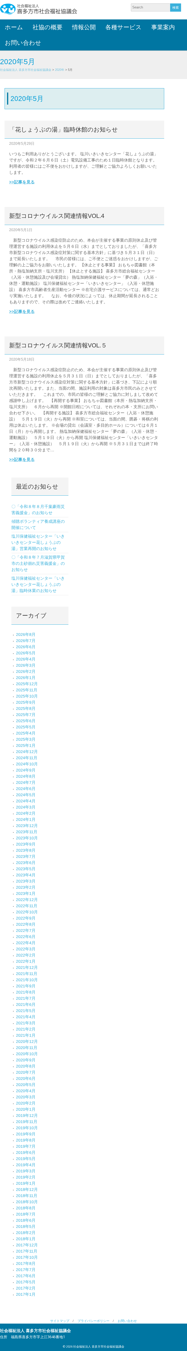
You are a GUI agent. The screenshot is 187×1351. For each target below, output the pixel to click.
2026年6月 (26, 647)
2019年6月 (26, 1152)
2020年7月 (26, 1072)
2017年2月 (26, 1288)
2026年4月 (26, 659)
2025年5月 (26, 727)
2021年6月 (26, 1004)
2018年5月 (26, 1226)
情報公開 (84, 27)
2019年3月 (26, 1171)
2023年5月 (26, 869)
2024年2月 (26, 813)
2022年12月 (27, 899)
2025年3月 (26, 739)
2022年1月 (26, 961)
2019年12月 (27, 1115)
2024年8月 (26, 776)
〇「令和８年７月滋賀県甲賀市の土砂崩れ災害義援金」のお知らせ (38, 563)
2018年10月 (27, 1202)
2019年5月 (26, 1158)
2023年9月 (26, 844)
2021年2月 (26, 1029)
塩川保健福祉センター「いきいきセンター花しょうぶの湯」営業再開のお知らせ (38, 542)
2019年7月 (26, 1146)
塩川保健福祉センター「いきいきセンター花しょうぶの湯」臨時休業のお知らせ (38, 584)
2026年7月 (26, 640)
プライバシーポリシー (93, 1321)
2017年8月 (26, 1263)
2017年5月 (26, 1282)
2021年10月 (27, 980)
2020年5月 (26, 1084)
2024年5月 (26, 795)
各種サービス (123, 27)
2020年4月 (26, 1091)
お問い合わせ (23, 42)
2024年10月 (27, 764)
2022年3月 (26, 949)
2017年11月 (26, 1251)
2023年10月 (27, 838)
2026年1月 (26, 677)
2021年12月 (27, 967)
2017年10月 (27, 1257)
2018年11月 (26, 1195)
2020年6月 (26, 1078)
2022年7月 (26, 930)
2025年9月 (26, 702)
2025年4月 (26, 733)
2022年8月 (26, 924)
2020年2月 (26, 1103)
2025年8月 (26, 708)
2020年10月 (27, 1054)
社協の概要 (47, 27)
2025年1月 (26, 745)
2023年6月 (26, 862)
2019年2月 (26, 1177)
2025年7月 (26, 714)
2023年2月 (26, 887)
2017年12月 (27, 1245)
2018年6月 (26, 1220)
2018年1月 (26, 1239)
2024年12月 (27, 751)
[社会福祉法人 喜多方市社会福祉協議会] (39, 9)
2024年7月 (26, 782)
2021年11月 (26, 973)
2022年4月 (26, 943)
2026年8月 (26, 634)
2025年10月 (27, 696)
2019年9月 (26, 1134)
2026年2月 (26, 671)
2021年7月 (26, 998)
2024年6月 (26, 788)
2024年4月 (26, 801)
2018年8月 (26, 1208)
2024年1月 (26, 819)
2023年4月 (26, 875)
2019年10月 (27, 1128)
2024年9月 (26, 770)
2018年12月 (27, 1189)
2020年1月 (26, 1109)
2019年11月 (26, 1121)
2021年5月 (26, 1010)
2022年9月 (26, 918)
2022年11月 (26, 906)
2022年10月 (27, 912)
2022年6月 (26, 936)
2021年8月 (26, 992)
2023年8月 (26, 850)
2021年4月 (26, 1017)
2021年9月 (26, 986)
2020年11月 (26, 1047)
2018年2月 (26, 1232)
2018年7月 (26, 1214)
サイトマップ (59, 1321)
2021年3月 (26, 1023)
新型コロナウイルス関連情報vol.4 (56, 215)
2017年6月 (26, 1276)
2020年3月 (26, 1097)
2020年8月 (26, 1066)
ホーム (14, 27)
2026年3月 (26, 665)
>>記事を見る (22, 182)
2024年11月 (26, 758)
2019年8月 (26, 1140)
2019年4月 (26, 1165)
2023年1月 (26, 893)
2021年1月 (26, 1035)
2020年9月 (26, 1060)
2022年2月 (26, 955)
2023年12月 (27, 825)
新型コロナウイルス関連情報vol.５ (58, 345)
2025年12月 (27, 684)
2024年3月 (26, 807)
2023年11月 (26, 832)
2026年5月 (26, 653)
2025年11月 (26, 690)
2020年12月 (27, 1041)
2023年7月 (26, 856)
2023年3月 (26, 881)
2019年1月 (26, 1183)
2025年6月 (26, 721)
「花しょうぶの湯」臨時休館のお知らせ (63, 129)
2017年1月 (26, 1294)
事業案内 (163, 27)
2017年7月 (26, 1269)
